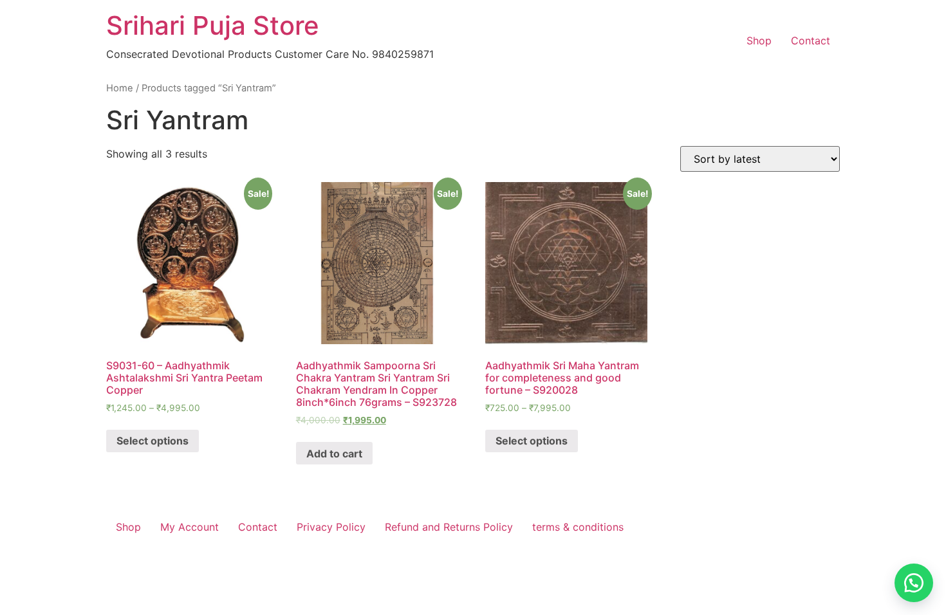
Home (119, 88)
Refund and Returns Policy (449, 526)
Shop (759, 40)
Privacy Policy (331, 526)
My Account (189, 526)
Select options (152, 440)
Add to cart (334, 453)
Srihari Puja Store (212, 25)
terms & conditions (578, 526)
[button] (914, 583)
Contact (810, 40)
